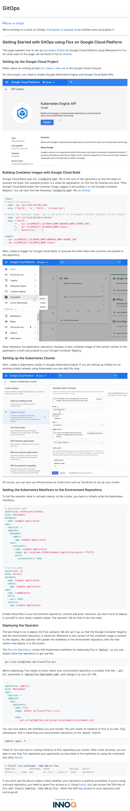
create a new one (55, 68)
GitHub (67, 54)
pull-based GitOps (54, 50)
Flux (124, 50)
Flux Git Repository (19, 649)
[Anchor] (124, 42)
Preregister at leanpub (60, 29)
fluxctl (18, 757)
